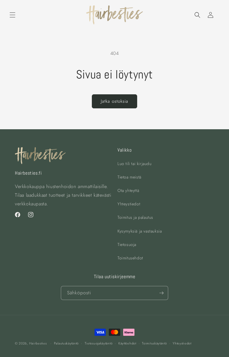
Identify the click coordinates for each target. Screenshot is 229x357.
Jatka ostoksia (114, 101)
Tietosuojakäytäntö (99, 343)
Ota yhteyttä (128, 190)
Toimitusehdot (130, 258)
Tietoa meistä (129, 177)
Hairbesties (38, 343)
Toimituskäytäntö (154, 343)
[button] (12, 14)
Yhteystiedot (128, 204)
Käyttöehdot (127, 343)
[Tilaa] (161, 293)
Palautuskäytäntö (66, 343)
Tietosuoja (126, 244)
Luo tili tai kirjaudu (134, 164)
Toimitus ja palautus (135, 217)
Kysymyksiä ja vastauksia (139, 231)
